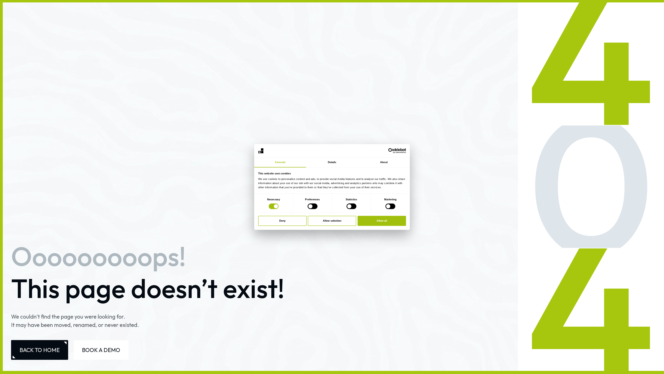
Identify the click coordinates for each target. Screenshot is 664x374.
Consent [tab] (280, 162)
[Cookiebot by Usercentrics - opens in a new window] (391, 150)
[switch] (312, 206)
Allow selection (332, 220)
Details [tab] (332, 162)
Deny (282, 220)
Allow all (382, 220)
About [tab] (384, 162)
